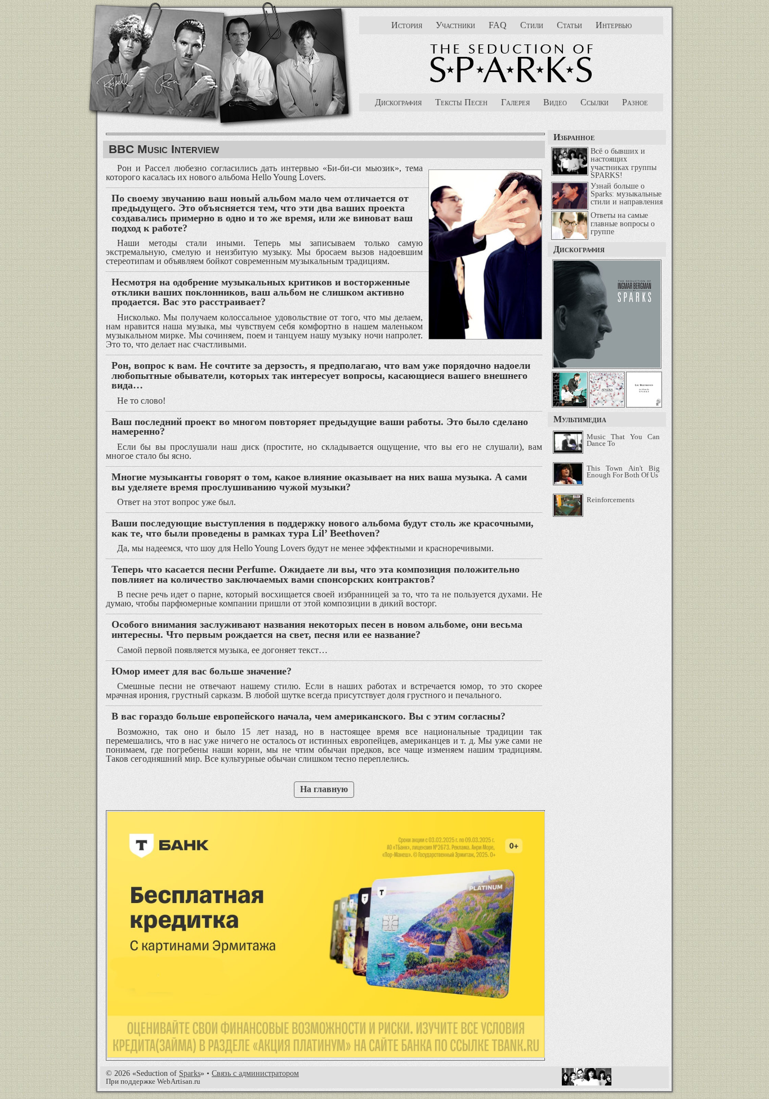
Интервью (614, 25)
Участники (455, 25)
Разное (635, 102)
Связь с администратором (255, 1073)
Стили (531, 25)
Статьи (569, 25)
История (406, 25)
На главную (324, 789)
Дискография (398, 102)
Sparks (189, 1073)
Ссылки (594, 102)
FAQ (498, 25)
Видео (555, 102)
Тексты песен (461, 102)
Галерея (515, 102)
